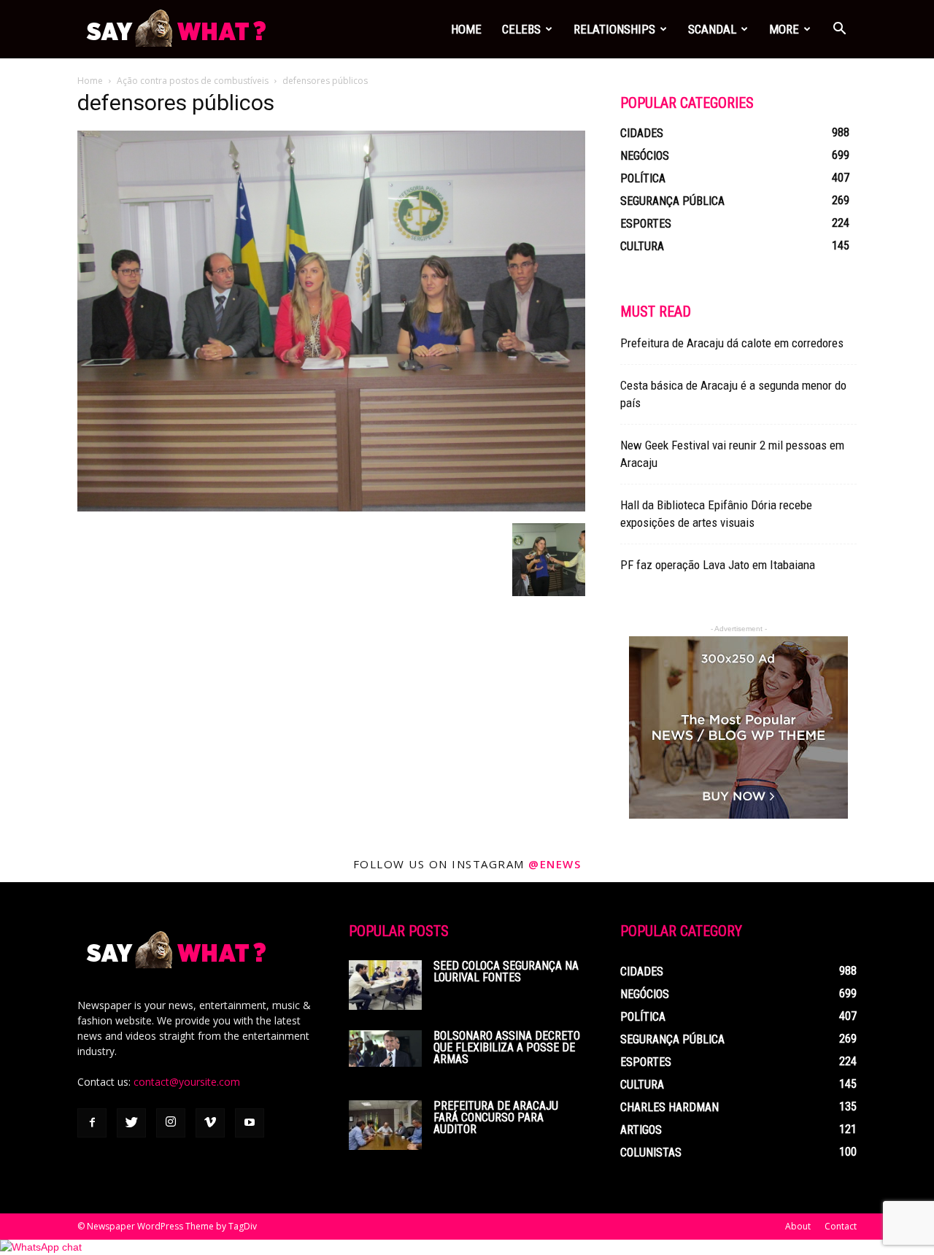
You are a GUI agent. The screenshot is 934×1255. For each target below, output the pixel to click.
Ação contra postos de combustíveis (193, 80)
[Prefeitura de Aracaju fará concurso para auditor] (385, 1125)
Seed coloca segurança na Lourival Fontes (506, 971)
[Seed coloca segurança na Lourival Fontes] (385, 985)
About (798, 1226)
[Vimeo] (210, 1123)
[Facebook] (92, 1123)
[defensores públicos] (331, 508)
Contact (841, 1226)
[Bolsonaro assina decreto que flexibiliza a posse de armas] (385, 1048)
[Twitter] (131, 1123)
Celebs (521, 29)
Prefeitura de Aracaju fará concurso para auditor (495, 1117)
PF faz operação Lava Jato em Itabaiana (717, 564)
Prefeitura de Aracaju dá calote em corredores (732, 343)
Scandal (712, 29)
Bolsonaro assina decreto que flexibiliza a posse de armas (506, 1047)
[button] (839, 30)
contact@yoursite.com (187, 1082)
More (784, 29)
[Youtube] (249, 1123)
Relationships (614, 29)
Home (466, 29)
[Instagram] (170, 1123)
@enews (554, 864)
